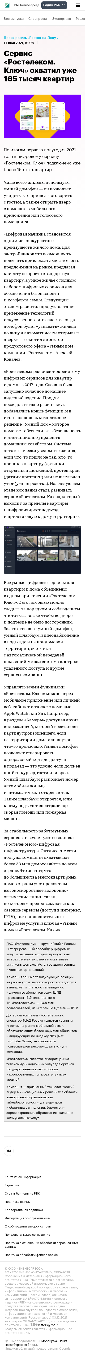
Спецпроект (37, 18)
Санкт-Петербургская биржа (36, 1342)
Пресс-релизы (16, 37)
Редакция (12, 1184)
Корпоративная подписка (24, 1209)
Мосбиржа (49, 1340)
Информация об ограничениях (28, 1217)
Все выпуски (14, 18)
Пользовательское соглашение (27, 1234)
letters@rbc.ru (49, 1324)
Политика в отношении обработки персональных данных (41, 1244)
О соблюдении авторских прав (28, 1225)
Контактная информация (23, 1176)
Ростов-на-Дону (42, 37)
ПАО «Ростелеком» (21, 943)
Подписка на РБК (17, 1201)
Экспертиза (61, 18)
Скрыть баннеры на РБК (22, 1193)
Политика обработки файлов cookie (31, 1254)
